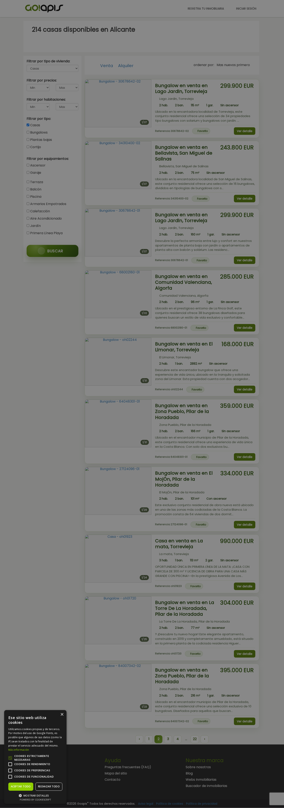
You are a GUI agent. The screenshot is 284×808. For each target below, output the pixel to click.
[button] (35, 795)
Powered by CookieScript (35, 799)
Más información (18, 750)
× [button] (61, 714)
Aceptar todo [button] (21, 786)
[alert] (142, 404)
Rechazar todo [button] (49, 786)
